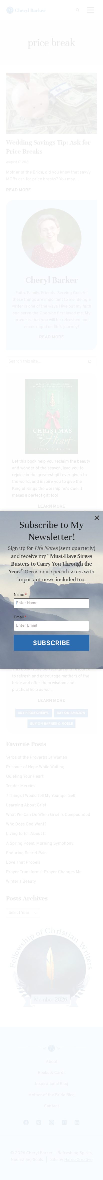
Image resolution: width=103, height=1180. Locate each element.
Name (20, 594)
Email (20, 617)
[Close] (97, 518)
